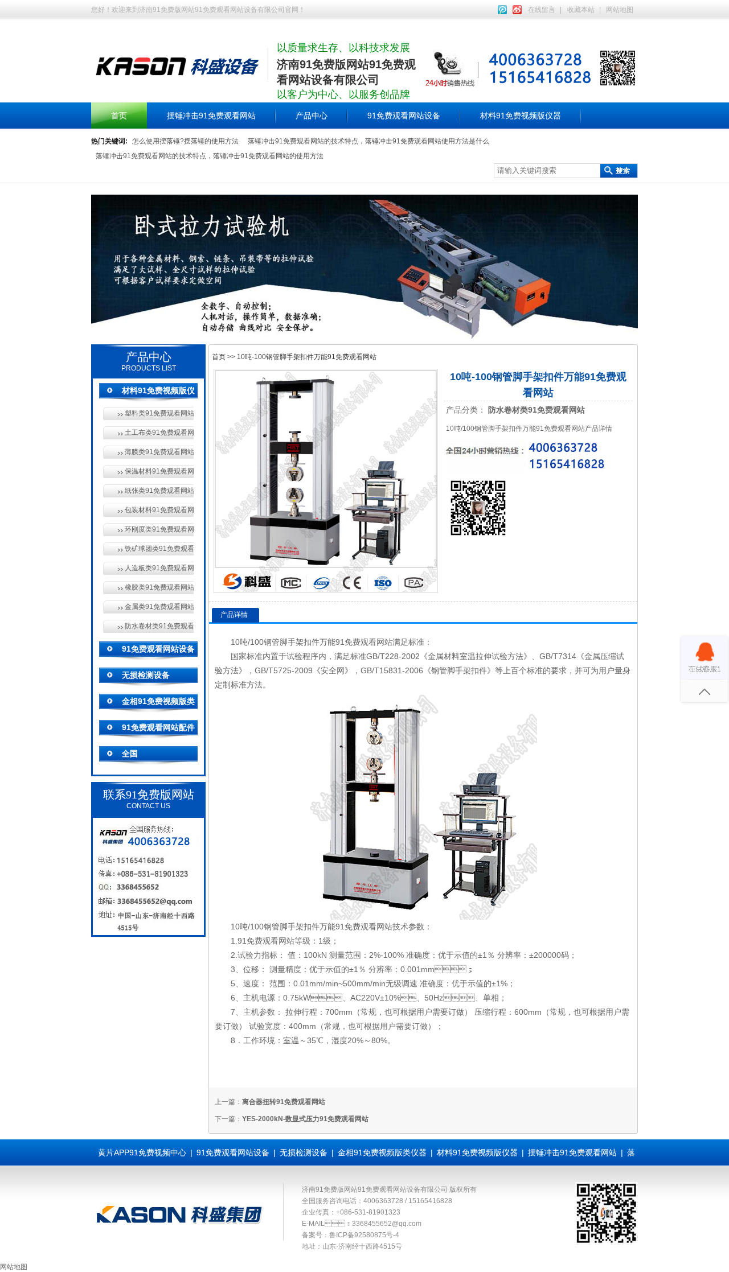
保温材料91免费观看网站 (159, 471)
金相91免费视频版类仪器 (382, 1152)
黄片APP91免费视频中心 (142, 1152)
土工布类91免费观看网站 (159, 433)
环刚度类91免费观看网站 (159, 529)
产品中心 (311, 115)
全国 (130, 753)
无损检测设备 (146, 675)
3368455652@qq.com (386, 1224)
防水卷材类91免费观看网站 (159, 626)
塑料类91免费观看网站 (159, 413)
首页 (119, 115)
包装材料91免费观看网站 (159, 510)
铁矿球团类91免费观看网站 (159, 549)
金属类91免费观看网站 (159, 607)
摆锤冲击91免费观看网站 (211, 115)
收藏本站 (581, 10)
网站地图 (619, 10)
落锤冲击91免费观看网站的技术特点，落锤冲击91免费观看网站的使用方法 (209, 156)
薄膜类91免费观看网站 (159, 452)
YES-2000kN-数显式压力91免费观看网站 (305, 1119)
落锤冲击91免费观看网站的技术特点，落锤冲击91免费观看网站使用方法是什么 (368, 141)
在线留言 (541, 10)
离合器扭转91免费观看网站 (283, 1102)
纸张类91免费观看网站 (159, 491)
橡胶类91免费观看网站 (159, 587)
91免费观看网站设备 (403, 115)
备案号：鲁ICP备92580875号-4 (350, 1235)
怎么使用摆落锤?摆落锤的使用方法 (185, 141)
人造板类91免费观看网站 (159, 568)
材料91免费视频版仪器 (520, 115)
